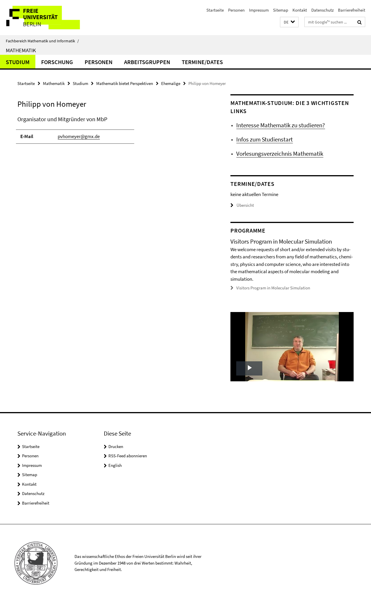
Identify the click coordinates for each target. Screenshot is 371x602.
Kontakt (299, 10)
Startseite (215, 10)
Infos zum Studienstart (264, 139)
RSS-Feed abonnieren (127, 455)
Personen (236, 10)
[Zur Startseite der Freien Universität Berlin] (48, 17)
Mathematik (21, 50)
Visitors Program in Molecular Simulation (273, 288)
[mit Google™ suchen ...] (359, 22)
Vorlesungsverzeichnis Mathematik (279, 153)
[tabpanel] (113, 132)
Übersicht (245, 205)
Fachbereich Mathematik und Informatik (42, 41)
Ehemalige (170, 83)
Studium (18, 62)
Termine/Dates (202, 62)
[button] (289, 22)
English (115, 465)
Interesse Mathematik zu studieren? (280, 125)
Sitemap (280, 10)
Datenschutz (322, 10)
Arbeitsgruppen (147, 62)
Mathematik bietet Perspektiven (124, 83)
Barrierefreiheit (351, 10)
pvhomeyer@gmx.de (79, 136)
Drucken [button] (115, 446)
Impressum (259, 10)
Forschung (57, 62)
